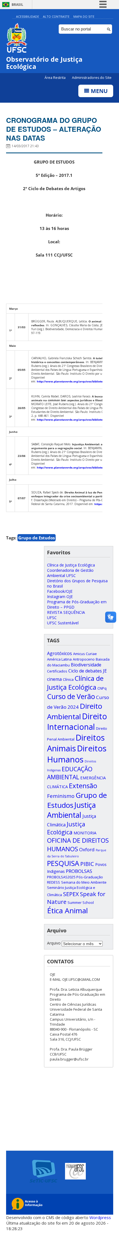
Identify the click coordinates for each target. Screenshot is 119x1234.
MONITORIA (85, 832)
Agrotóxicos (59, 653)
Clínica (68, 679)
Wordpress (100, 1217)
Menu (98, 91)
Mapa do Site (83, 16)
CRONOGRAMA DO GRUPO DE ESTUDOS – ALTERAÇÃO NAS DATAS (53, 129)
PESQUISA (63, 863)
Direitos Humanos (77, 754)
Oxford (87, 849)
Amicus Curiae (85, 653)
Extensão (83, 785)
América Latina (59, 659)
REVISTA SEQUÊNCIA (66, 612)
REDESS (53, 882)
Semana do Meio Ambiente (84, 882)
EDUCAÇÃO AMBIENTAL (69, 773)
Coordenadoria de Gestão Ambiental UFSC (70, 573)
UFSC (52, 617)
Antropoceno (84, 659)
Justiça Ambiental (71, 810)
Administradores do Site (92, 77)
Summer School (81, 902)
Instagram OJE (60, 596)
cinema (54, 679)
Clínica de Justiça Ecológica (71, 565)
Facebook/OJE (60, 591)
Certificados (57, 671)
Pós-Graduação (89, 877)
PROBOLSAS (79, 871)
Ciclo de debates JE (87, 671)
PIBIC (87, 864)
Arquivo (54, 943)
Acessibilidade (27, 16)
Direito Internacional (77, 721)
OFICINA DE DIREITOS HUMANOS (78, 844)
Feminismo (60, 795)
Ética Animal (67, 910)
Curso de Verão (71, 696)
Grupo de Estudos (36, 537)
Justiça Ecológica (66, 828)
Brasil (17, 4)
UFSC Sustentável (63, 622)
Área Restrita (55, 77)
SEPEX (71, 894)
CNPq (102, 688)
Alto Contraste (56, 16)
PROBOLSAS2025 (61, 877)
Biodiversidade (86, 665)
